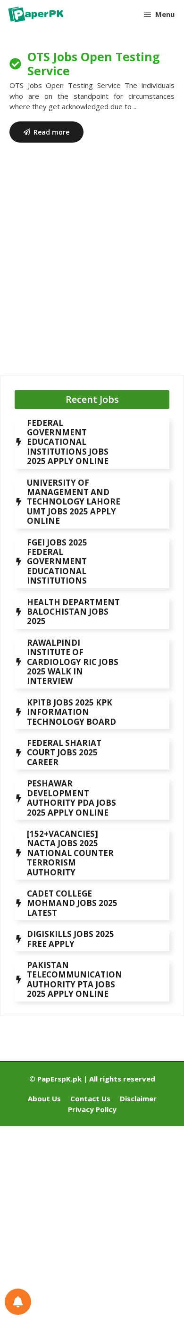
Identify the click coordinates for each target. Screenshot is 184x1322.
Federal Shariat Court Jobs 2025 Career (64, 752)
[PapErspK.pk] (35, 14)
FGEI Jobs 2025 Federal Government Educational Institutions (57, 561)
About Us (44, 1098)
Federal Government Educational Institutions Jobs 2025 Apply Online (68, 442)
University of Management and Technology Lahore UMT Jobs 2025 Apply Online (73, 502)
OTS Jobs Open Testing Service (93, 63)
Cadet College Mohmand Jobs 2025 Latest (72, 903)
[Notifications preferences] (18, 1302)
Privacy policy (92, 1109)
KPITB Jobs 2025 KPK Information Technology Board (71, 712)
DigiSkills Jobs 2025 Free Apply (70, 939)
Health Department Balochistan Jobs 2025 (73, 612)
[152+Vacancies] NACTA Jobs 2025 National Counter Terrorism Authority (70, 853)
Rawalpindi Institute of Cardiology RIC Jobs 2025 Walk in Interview (72, 662)
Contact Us (90, 1098)
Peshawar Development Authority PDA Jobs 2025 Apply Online (71, 797)
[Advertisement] (92, 266)
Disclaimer (138, 1098)
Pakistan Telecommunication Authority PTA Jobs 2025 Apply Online (74, 979)
